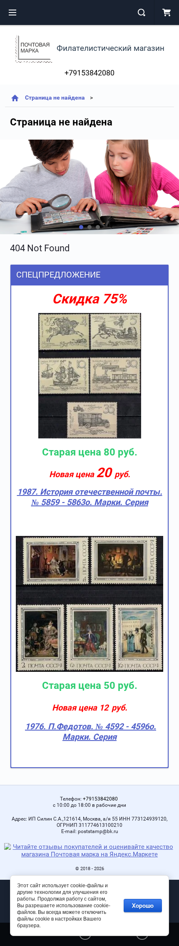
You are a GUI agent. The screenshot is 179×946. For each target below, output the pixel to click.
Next (6, 187)
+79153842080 (89, 72)
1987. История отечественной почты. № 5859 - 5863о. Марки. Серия (89, 497)
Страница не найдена (55, 97)
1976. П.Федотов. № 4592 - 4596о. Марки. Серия (90, 731)
